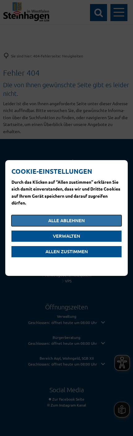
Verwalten (66, 236)
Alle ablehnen (66, 220)
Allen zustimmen (66, 251)
